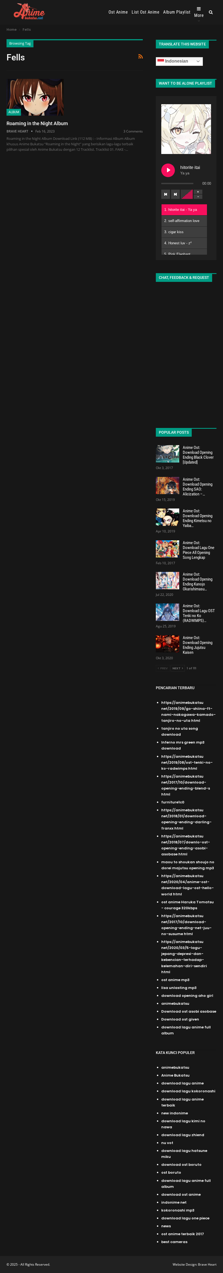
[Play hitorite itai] (168, 170)
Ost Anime (118, 12)
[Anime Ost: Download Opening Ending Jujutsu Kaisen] (167, 644)
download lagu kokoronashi (188, 1091)
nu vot (167, 1142)
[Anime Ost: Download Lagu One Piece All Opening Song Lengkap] (167, 549)
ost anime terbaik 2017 (182, 1234)
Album (13, 112)
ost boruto (171, 1172)
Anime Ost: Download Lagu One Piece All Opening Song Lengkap (198, 550)
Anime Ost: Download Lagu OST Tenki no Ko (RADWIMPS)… (199, 613)
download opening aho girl (187, 995)
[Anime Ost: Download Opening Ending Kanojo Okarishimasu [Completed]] (167, 580)
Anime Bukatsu (175, 1075)
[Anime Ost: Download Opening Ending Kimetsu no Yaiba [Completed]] (167, 517)
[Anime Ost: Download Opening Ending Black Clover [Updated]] (167, 454)
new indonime (174, 1113)
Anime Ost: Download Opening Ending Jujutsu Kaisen (197, 645)
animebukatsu (175, 1003)
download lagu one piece (185, 1218)
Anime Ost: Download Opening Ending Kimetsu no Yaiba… (197, 518)
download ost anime (181, 1194)
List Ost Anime (145, 12)
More (199, 15)
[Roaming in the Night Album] (35, 97)
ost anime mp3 (175, 979)
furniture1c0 (172, 802)
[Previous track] (165, 194)
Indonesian (176, 61)
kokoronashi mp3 (177, 1210)
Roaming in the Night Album (37, 123)
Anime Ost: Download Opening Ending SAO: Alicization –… (197, 487)
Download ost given (180, 1019)
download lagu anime (182, 1083)
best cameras (174, 1241)
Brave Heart (207, 1264)
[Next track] (175, 194)
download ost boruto (181, 1164)
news (166, 1226)
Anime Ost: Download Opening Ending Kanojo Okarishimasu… (197, 581)
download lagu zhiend (182, 1135)
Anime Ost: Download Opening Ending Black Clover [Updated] (198, 455)
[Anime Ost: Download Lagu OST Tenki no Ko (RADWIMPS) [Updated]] (167, 612)
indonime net (174, 1202)
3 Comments (133, 131)
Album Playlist (176, 12)
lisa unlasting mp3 (179, 987)
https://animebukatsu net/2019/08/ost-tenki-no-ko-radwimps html (187, 762)
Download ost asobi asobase (188, 1011)
